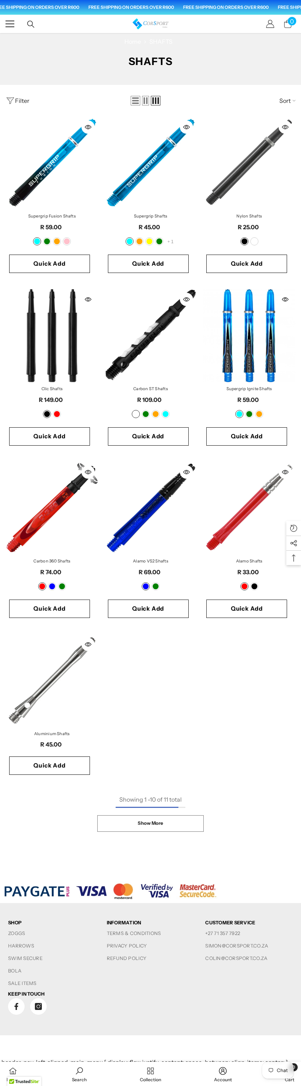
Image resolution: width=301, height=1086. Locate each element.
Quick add (49, 263)
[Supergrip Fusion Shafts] (52, 163)
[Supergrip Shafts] (150, 163)
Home (132, 41)
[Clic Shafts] (52, 335)
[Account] (270, 24)
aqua (37, 241)
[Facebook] (16, 1006)
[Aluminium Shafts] (52, 680)
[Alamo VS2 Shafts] (150, 508)
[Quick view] (88, 127)
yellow (149, 241)
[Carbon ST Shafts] (150, 335)
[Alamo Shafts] (249, 508)
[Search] (30, 24)
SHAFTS (161, 41)
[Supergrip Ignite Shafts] (249, 335)
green (47, 241)
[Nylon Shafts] (249, 163)
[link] (79, 1074)
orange (57, 241)
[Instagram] (38, 1006)
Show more (150, 823)
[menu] (10, 23)
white (254, 241)
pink (67, 241)
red (57, 414)
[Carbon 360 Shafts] (52, 508)
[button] (135, 100)
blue (52, 586)
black (244, 241)
